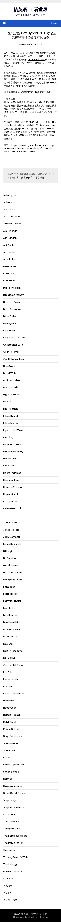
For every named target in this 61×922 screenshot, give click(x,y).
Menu (54, 23)
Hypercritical (10, 494)
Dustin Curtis (10, 387)
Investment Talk (12, 508)
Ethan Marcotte (12, 423)
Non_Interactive (12, 650)
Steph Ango (10, 800)
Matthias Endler (12, 600)
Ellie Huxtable (10, 408)
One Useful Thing (13, 665)
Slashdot (8, 779)
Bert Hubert (10, 280)
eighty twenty (11, 394)
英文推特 (8, 892)
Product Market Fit (13, 693)
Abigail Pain (9, 209)
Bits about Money (13, 294)
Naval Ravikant (11, 629)
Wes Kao (8, 878)
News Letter (10, 636)
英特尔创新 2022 (28, 135)
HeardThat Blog (12, 472)
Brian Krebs (9, 316)
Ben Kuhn (8, 273)
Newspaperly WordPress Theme (30, 917)
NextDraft (9, 643)
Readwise (9, 700)
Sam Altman (10, 743)
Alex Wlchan (10, 230)
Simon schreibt (12, 771)
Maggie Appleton (13, 579)
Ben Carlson (10, 266)
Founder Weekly (12, 444)
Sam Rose (9, 750)
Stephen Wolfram (13, 807)
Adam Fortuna (11, 216)
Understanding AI (13, 871)
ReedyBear (9, 707)
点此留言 (28, 177)
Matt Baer (9, 586)
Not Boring (9, 657)
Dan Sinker (9, 366)
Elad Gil (7, 401)
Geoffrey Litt (10, 458)
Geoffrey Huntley (13, 451)
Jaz (5, 515)
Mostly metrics (11, 622)
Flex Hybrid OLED (36, 59)
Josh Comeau (11, 536)
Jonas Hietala (11, 529)
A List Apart (9, 195)
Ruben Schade (11, 729)
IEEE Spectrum (11, 501)
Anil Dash (8, 245)
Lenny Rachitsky (12, 544)
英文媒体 (8, 885)
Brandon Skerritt (12, 302)
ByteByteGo (10, 323)
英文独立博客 (10, 899)
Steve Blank (10, 814)
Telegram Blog (11, 828)
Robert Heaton (12, 714)
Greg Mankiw (10, 465)
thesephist (9, 850)
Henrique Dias (11, 480)
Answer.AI (8, 252)
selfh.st (7, 757)
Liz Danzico (9, 558)
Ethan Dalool (10, 416)
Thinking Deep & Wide (15, 857)
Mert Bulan (9, 608)
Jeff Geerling (10, 522)
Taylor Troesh (11, 821)
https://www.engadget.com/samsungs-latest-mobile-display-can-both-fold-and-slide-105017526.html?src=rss (29, 148)
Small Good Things (14, 793)
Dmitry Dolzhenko (13, 380)
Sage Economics (13, 736)
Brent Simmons (12, 309)
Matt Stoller (10, 593)
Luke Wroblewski (12, 572)
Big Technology (12, 287)
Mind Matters (10, 615)
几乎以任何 (30, 52)
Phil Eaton (8, 672)
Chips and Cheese (14, 337)
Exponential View (13, 430)
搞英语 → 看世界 (31, 9)
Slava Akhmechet (13, 786)
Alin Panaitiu (10, 238)
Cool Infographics (13, 359)
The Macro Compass (15, 835)
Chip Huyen (9, 330)
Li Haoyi (7, 551)
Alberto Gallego (12, 223)
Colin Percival (11, 351)
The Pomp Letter (13, 843)
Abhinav (8, 202)
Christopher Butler (13, 344)
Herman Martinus (13, 487)
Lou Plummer (10, 565)
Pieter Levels (10, 679)
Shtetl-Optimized (13, 764)
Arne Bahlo (9, 259)
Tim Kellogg (10, 864)
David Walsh (10, 373)
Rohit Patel (9, 722)
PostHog (8, 686)
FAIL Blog (8, 437)
